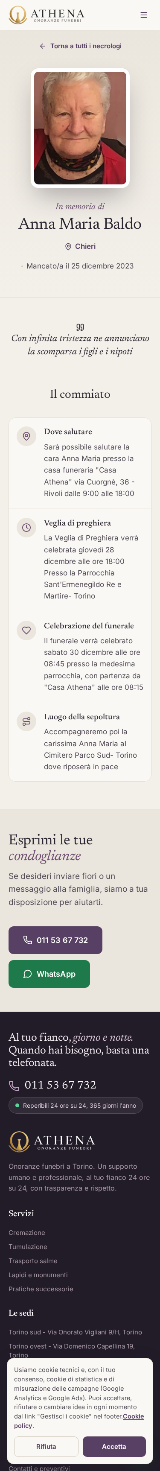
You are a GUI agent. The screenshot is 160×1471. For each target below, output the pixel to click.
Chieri (85, 246)
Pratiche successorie (41, 1289)
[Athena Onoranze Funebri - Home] (46, 15)
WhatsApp (56, 973)
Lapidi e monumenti (38, 1275)
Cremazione (27, 1233)
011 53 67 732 (62, 940)
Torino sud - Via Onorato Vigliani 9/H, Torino (75, 1332)
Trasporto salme (33, 1261)
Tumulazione (28, 1247)
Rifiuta (46, 1446)
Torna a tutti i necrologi (86, 46)
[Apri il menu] (143, 15)
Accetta (114, 1446)
